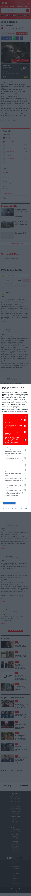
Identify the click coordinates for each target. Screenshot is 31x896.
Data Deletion (6, 508)
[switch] (25, 420)
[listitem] (15, 416)
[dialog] (15, 448)
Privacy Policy (24, 508)
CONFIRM (9, 503)
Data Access (15, 508)
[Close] (27, 387)
